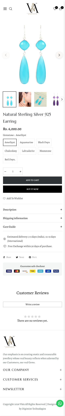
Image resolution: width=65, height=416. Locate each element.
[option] (32, 54)
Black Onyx (44, 142)
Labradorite (28, 151)
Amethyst (10, 142)
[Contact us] (59, 403)
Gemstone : (14, 135)
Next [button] (59, 55)
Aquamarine (26, 142)
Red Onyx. (10, 159)
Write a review (33, 304)
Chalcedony (11, 151)
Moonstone (45, 151)
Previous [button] (5, 55)
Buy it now (32, 189)
